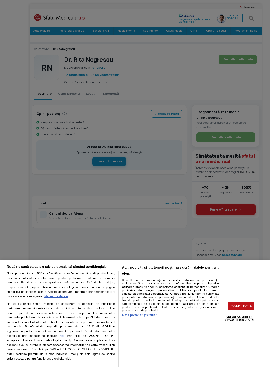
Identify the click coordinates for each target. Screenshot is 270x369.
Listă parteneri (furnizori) (140, 315)
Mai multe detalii (56, 296)
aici (62, 335)
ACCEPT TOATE (241, 305)
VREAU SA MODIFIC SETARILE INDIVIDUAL (240, 318)
